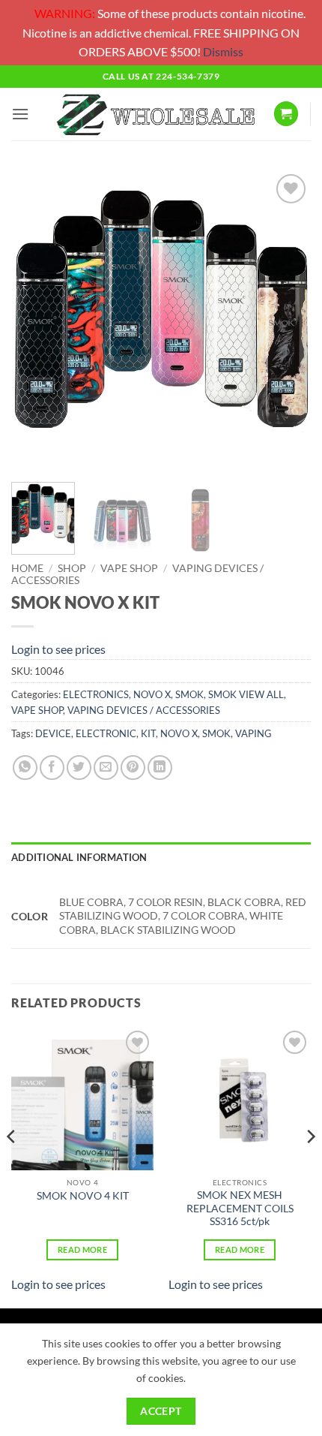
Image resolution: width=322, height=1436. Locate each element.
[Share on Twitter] (79, 767)
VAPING (253, 733)
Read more (82, 1249)
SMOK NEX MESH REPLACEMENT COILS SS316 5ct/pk (240, 1208)
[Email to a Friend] (106, 767)
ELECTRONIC (106, 733)
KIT (148, 733)
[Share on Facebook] (52, 767)
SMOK (189, 694)
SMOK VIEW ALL (246, 694)
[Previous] (35, 321)
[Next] (286, 321)
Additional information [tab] (79, 857)
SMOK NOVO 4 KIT (83, 1196)
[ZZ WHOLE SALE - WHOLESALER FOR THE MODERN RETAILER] (155, 114)
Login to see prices (58, 649)
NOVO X (152, 694)
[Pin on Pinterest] (133, 767)
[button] (20, 113)
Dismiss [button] (223, 51)
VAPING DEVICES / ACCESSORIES (143, 710)
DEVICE (53, 733)
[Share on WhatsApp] (25, 767)
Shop (72, 568)
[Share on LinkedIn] (160, 767)
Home (27, 568)
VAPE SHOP (129, 568)
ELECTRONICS (96, 694)
